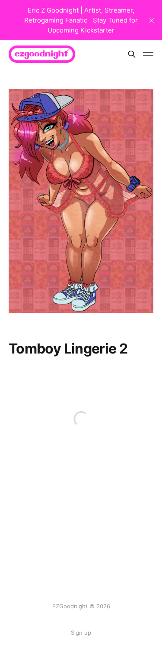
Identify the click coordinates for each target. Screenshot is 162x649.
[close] (152, 20)
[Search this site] (131, 54)
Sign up (81, 632)
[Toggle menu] (148, 54)
